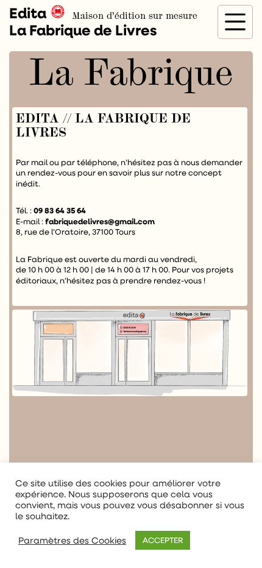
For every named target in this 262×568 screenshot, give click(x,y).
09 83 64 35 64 (60, 210)
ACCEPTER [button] (163, 540)
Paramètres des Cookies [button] (72, 540)
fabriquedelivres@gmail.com (100, 221)
